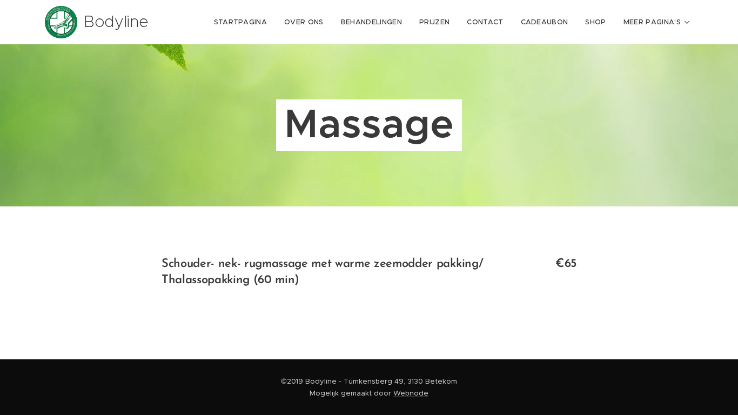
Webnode (410, 393)
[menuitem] (243, 22)
